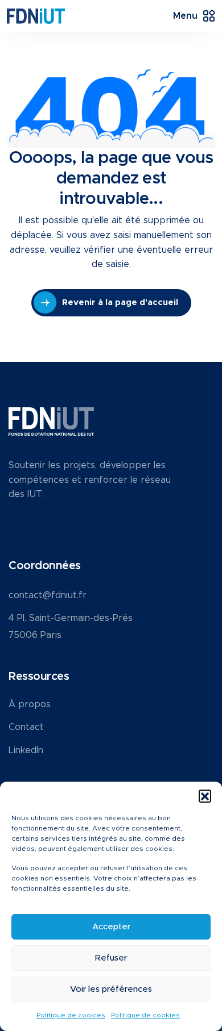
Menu (185, 15)
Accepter (111, 927)
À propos (30, 704)
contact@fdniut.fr (48, 595)
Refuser (111, 958)
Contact (26, 727)
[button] (205, 796)
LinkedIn (26, 750)
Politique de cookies (70, 1015)
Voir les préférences (111, 989)
